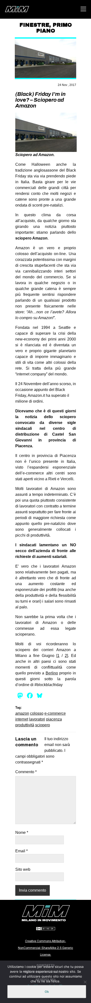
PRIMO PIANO (54, 28)
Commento (26, 772)
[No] (85, 981)
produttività (24, 725)
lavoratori (37, 719)
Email (21, 851)
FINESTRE (34, 25)
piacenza (54, 719)
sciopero (42, 725)
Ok (47, 992)
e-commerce (55, 713)
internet (21, 719)
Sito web (22, 869)
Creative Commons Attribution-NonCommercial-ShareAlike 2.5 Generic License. (45, 947)
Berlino (52, 673)
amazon (22, 713)
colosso (36, 713)
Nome (21, 832)
